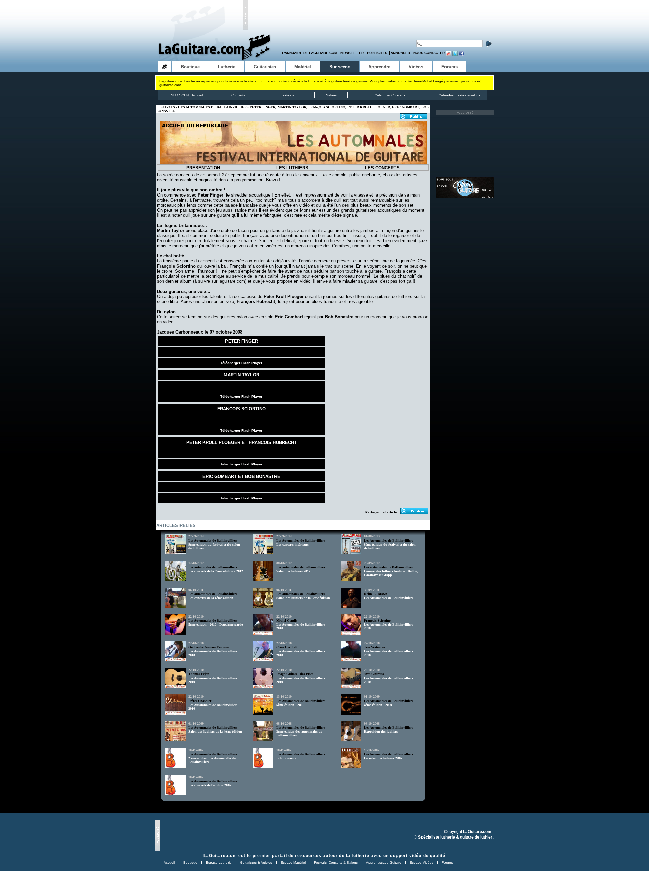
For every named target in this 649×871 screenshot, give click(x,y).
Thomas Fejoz (198, 674)
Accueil (169, 862)
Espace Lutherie (219, 862)
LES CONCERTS (382, 167)
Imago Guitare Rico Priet (294, 674)
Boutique (190, 862)
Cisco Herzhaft (286, 647)
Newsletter (352, 53)
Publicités (377, 53)
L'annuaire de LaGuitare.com (309, 53)
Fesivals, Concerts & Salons (336, 862)
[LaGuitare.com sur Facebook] (461, 55)
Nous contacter (429, 53)
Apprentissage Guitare (383, 862)
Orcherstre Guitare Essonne (208, 647)
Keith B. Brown (375, 594)
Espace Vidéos (421, 862)
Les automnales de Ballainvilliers (212, 567)
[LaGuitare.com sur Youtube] (448, 55)
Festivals (287, 95)
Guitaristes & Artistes (256, 862)
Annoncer (400, 53)
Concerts (238, 95)
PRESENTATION (203, 167)
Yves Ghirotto (374, 674)
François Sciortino (377, 620)
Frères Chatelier (199, 701)
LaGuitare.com (220, 855)
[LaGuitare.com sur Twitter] (455, 55)
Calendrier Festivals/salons (459, 95)
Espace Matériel (293, 862)
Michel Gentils (286, 620)
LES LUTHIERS (292, 167)
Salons (331, 95)
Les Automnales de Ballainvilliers (212, 540)
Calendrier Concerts (390, 95)
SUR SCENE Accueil (187, 95)
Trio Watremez (374, 647)
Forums (447, 862)
